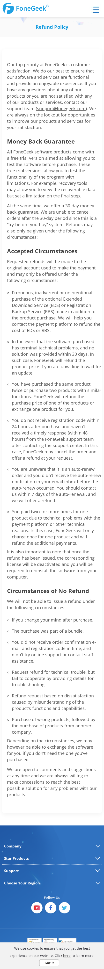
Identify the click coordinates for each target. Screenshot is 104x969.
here (67, 955)
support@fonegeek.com (61, 108)
